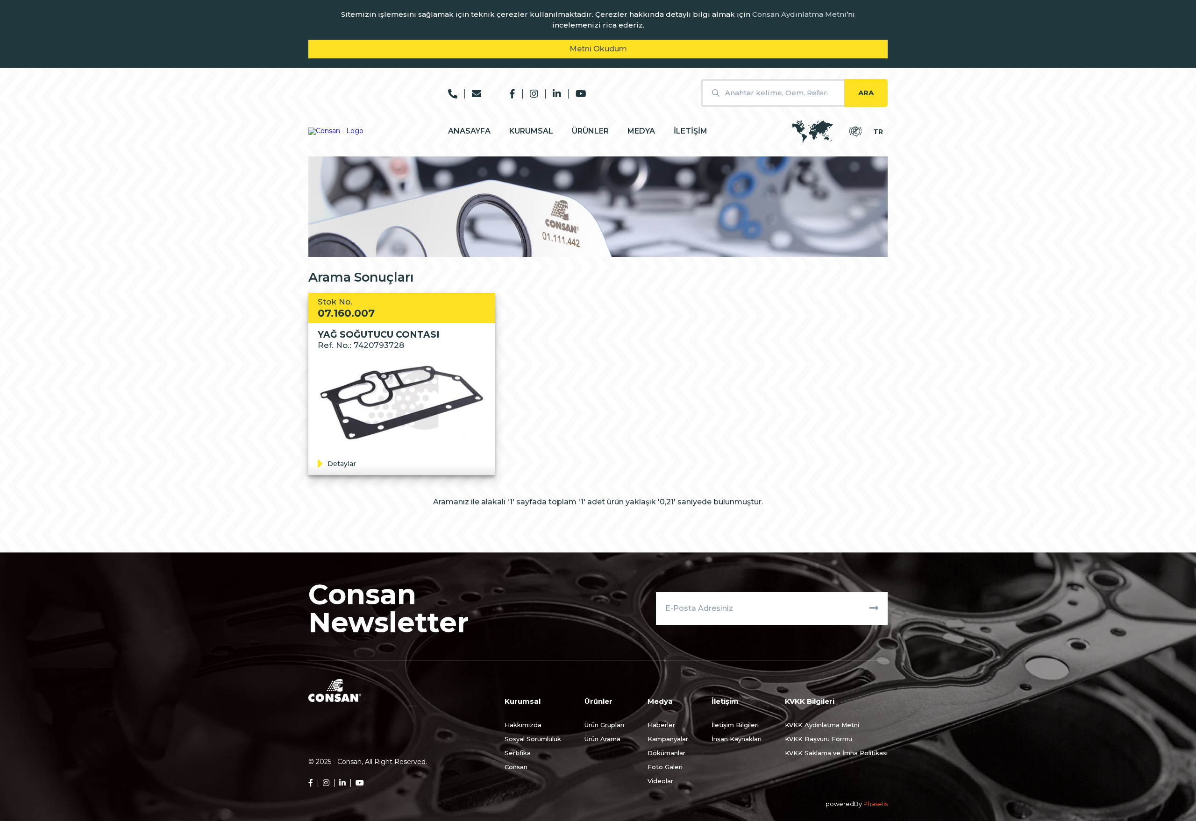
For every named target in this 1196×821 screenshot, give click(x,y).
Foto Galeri (665, 767)
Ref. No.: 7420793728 (361, 345)
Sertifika (518, 753)
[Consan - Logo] (335, 131)
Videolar (660, 781)
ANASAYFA (469, 131)
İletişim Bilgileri (735, 725)
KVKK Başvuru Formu (818, 739)
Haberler (661, 725)
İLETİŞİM (690, 131)
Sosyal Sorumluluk (533, 739)
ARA (866, 92)
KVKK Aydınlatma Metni (822, 725)
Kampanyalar (668, 739)
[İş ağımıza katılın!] (553, 94)
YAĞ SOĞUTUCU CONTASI (379, 334)
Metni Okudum (598, 48)
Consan (516, 767)
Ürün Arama (602, 739)
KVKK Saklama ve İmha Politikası (836, 753)
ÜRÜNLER (590, 131)
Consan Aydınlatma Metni (799, 14)
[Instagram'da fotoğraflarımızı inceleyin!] (530, 94)
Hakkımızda (523, 725)
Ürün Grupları (604, 725)
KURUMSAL (531, 131)
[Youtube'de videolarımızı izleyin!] (577, 94)
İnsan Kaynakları (737, 739)
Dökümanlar (666, 753)
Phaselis (875, 804)
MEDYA (641, 131)
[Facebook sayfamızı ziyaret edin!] (512, 94)
